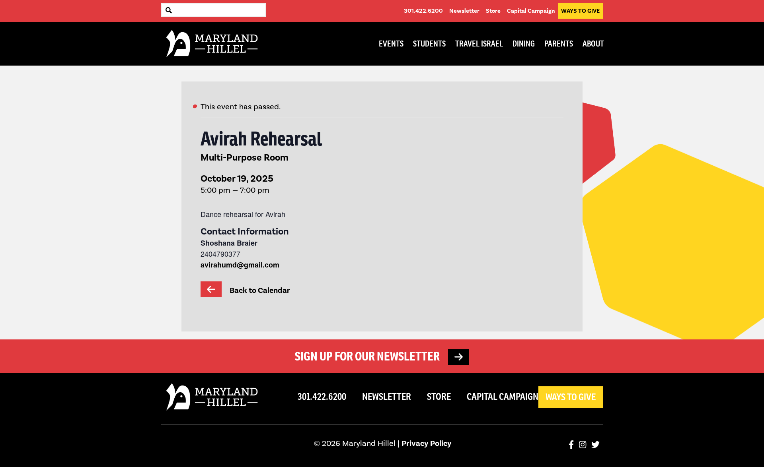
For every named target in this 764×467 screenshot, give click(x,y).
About (593, 43)
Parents (558, 43)
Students (429, 43)
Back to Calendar (259, 290)
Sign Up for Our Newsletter (368, 356)
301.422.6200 (423, 10)
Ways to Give (580, 10)
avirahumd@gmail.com (240, 265)
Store (493, 10)
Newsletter (464, 10)
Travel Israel (479, 43)
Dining (524, 43)
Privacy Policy (426, 443)
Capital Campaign (531, 10)
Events (391, 43)
